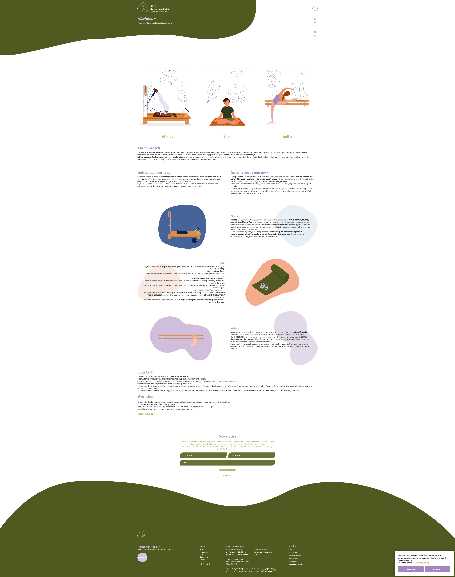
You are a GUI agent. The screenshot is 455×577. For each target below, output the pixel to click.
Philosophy (204, 550)
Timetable (204, 557)
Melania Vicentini (295, 564)
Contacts (203, 559)
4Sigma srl (293, 552)
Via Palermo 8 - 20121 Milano (236, 552)
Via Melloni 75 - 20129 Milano (237, 554)
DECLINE (411, 569)
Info (201, 555)
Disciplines (204, 552)
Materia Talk (293, 558)
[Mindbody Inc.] (227, 475)
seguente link (269, 571)
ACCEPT (437, 569)
